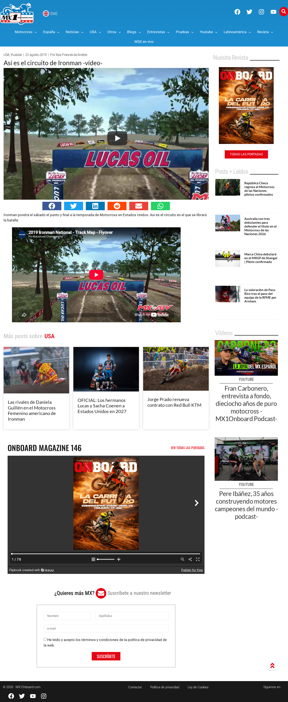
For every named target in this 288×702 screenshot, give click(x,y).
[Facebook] (237, 12)
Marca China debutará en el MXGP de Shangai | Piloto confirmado (260, 258)
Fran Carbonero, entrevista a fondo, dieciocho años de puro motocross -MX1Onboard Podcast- (246, 403)
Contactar (135, 687)
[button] (51, 206)
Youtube (16, 55)
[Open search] (283, 11)
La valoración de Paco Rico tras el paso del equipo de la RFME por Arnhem (260, 295)
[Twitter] (249, 12)
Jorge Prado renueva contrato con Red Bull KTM (174, 402)
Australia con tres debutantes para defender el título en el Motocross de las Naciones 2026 (260, 226)
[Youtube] (273, 12)
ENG (54, 13)
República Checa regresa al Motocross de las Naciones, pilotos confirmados (259, 188)
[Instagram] (261, 12)
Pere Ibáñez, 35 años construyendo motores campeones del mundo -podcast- (246, 505)
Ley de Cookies (198, 687)
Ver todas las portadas (188, 447)
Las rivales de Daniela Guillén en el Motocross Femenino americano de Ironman (32, 410)
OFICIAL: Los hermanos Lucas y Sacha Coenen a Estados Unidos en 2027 (102, 405)
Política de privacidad (164, 687)
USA (6, 55)
